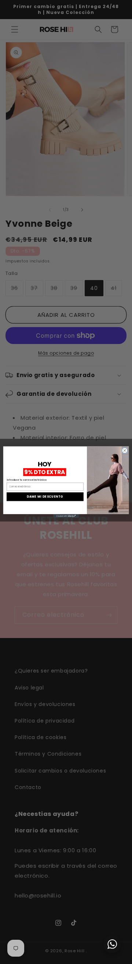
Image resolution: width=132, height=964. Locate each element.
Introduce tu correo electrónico (26, 479)
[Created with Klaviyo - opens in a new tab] (66, 516)
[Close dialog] (124, 450)
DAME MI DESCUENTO (45, 496)
